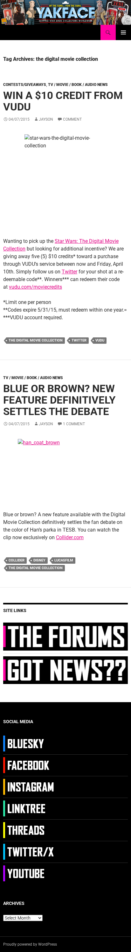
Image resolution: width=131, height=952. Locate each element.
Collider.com (70, 537)
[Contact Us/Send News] (65, 669)
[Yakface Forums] (65, 636)
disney (39, 560)
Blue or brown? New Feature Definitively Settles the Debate (59, 400)
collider (16, 560)
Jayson (46, 119)
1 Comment (74, 424)
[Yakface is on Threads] (29, 829)
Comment (72, 119)
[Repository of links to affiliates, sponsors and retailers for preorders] (29, 808)
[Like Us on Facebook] (29, 764)
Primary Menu (123, 32)
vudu (99, 340)
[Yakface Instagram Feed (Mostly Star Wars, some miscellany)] (29, 786)
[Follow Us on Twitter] (29, 851)
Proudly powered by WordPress (30, 944)
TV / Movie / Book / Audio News (78, 84)
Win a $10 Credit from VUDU (63, 101)
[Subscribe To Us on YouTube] (29, 873)
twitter (79, 340)
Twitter (69, 272)
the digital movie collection (36, 340)
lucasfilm (63, 560)
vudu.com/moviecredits (35, 287)
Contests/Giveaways (24, 84)
